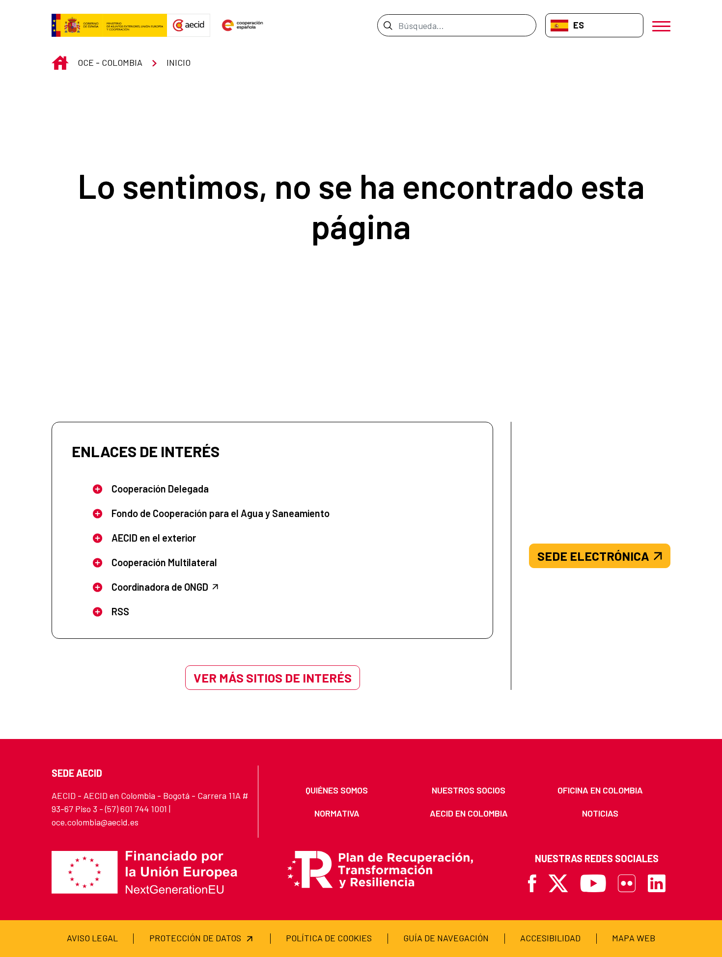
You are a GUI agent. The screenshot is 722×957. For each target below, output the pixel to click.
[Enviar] (388, 25)
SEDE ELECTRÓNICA (593, 555)
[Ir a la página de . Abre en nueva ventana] (188, 25)
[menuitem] (337, 790)
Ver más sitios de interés (273, 677)
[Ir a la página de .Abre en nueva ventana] (109, 25)
